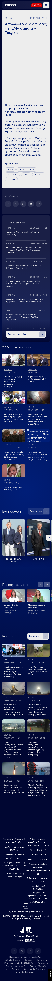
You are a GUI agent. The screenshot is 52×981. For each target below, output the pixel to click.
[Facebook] (8, 203)
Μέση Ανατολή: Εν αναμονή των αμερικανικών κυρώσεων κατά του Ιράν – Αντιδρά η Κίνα (13, 709)
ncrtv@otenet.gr (37, 902)
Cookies (28, 960)
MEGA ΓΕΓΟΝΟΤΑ (26, 169)
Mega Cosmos (12, 969)
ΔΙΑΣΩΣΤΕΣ (12, 174)
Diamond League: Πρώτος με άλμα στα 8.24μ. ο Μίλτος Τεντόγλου (23, 266)
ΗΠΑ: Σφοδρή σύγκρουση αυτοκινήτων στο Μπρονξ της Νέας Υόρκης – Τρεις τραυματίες (36, 748)
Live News (38, 559)
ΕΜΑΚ (26, 174)
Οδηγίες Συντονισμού (15, 966)
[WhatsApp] (23, 203)
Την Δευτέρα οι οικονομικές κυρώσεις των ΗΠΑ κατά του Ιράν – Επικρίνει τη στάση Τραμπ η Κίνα (37, 709)
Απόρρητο (50, 975)
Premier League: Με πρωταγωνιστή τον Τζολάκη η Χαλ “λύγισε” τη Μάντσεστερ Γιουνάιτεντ (23, 250)
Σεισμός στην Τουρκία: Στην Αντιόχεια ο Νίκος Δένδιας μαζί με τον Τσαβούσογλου (14, 456)
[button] (46, 5)
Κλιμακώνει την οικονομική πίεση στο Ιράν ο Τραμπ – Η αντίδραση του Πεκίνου (14, 789)
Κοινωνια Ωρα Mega (14, 560)
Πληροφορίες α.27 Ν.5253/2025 (18, 963)
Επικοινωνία (43, 963)
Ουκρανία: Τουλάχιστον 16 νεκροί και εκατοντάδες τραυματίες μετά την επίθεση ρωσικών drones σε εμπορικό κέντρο (13, 749)
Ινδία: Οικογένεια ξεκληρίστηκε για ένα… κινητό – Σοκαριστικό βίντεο (38, 670)
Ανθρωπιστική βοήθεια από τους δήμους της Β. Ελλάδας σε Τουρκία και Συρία (13, 418)
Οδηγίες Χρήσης (13, 960)
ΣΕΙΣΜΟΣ (38, 174)
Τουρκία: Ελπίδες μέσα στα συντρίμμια (13, 488)
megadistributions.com (26, 972)
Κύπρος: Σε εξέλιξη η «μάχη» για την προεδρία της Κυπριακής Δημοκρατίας (13, 381)
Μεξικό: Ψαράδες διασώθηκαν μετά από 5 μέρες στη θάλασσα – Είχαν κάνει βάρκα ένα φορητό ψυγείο (37, 790)
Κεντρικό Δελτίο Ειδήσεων (11, 606)
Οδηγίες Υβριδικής (38, 966)
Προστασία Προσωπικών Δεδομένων (26, 957)
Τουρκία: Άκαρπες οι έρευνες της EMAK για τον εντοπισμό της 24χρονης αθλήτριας (37, 456)
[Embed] (38, 203)
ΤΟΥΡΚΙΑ (11, 179)
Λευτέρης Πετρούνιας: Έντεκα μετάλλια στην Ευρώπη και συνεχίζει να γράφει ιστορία (23, 283)
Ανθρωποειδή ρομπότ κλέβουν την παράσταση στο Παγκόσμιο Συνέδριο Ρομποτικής (22, 317)
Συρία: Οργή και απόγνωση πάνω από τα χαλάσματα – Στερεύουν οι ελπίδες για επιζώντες (37, 419)
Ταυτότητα (42, 960)
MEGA (10, 169)
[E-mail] (31, 203)
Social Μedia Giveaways (35, 969)
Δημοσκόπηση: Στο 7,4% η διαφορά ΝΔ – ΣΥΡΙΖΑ (38, 379)
